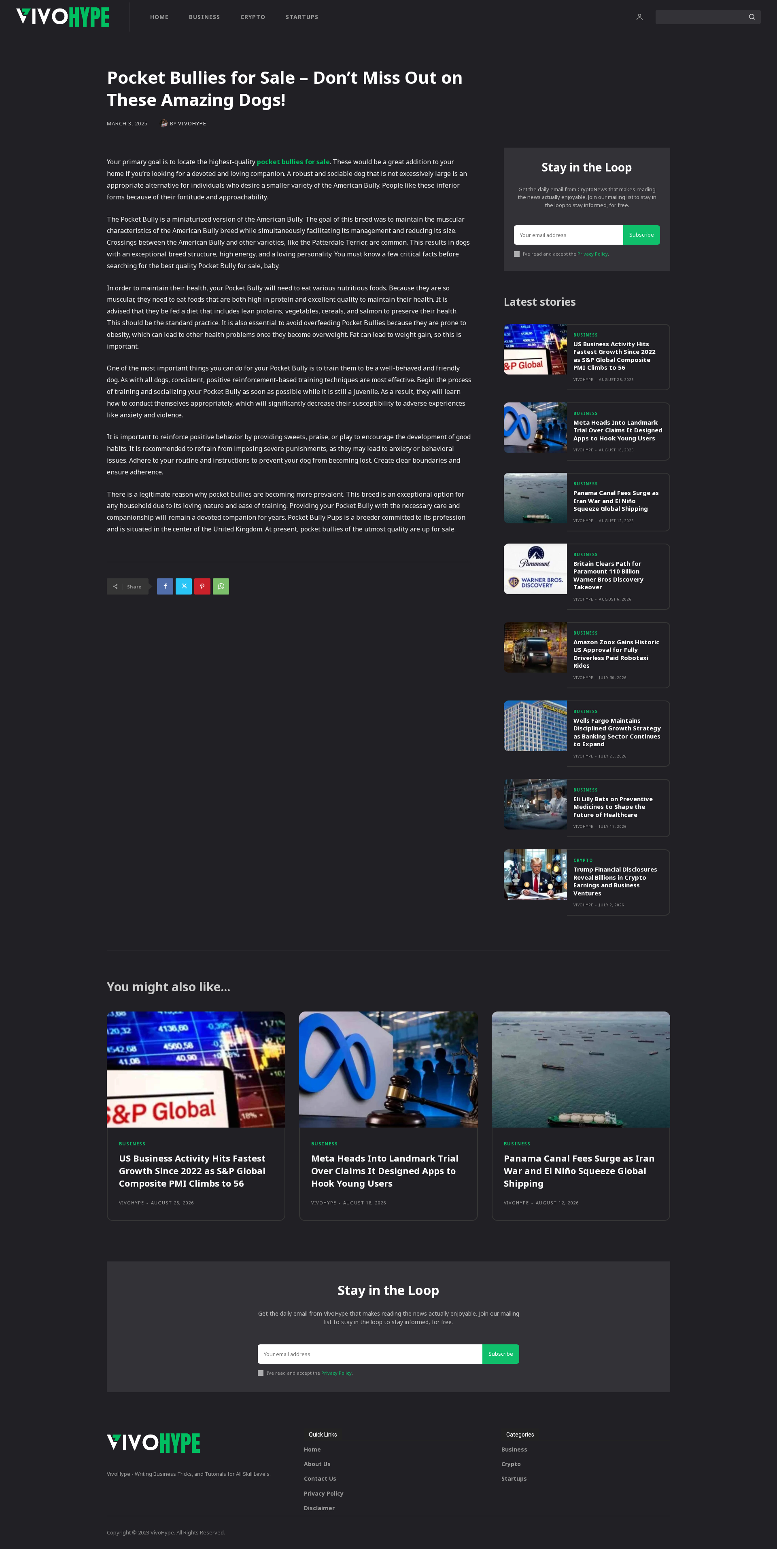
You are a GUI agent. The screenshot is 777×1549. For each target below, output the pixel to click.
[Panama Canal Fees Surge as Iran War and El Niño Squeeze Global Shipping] (535, 498)
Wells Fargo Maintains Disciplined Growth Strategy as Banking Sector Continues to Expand (617, 732)
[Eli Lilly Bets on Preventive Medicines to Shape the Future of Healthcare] (535, 804)
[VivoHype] (164, 123)
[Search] (752, 17)
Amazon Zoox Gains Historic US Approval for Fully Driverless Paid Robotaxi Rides (616, 654)
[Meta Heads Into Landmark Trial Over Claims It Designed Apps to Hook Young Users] (535, 427)
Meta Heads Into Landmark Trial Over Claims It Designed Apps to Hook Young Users (617, 430)
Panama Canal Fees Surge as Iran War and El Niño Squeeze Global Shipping (616, 500)
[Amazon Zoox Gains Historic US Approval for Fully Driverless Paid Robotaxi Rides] (535, 647)
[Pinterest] (202, 586)
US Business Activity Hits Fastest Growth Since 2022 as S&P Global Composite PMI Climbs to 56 (614, 356)
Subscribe (641, 234)
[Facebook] (165, 586)
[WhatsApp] (221, 586)
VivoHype (192, 123)
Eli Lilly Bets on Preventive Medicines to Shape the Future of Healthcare (613, 807)
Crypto (583, 860)
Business (585, 335)
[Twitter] (184, 586)
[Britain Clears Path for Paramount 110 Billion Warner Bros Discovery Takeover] (535, 569)
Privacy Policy (592, 254)
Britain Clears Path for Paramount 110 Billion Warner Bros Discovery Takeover (608, 575)
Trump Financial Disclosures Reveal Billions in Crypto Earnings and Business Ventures (615, 881)
